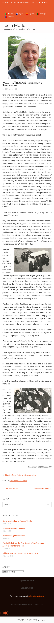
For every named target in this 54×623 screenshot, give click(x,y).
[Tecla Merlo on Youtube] (6, 613)
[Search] (48, 504)
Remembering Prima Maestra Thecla (17, 521)
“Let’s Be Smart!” (12, 488)
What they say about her (18, 481)
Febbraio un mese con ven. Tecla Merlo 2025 (20, 553)
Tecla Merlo (14, 25)
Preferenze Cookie (37, 621)
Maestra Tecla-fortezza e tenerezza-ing (20, 475)
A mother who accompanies (14, 528)
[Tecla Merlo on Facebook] (2, 613)
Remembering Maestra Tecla (14, 536)
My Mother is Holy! (41, 488)
